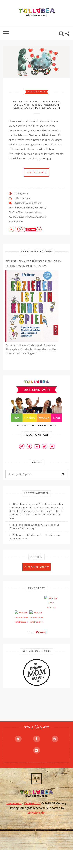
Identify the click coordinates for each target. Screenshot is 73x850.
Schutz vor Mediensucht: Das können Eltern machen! (34, 536)
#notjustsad (21, 203)
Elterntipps (36, 91)
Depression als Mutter (21, 207)
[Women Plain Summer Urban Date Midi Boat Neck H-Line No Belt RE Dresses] (51, 603)
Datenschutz (32, 803)
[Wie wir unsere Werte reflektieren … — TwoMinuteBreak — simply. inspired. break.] (22, 617)
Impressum (13, 803)
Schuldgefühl (16, 221)
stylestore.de (36, 812)
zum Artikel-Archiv (36, 567)
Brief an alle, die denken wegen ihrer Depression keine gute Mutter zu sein (36, 104)
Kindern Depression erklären (24, 212)
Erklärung (39, 207)
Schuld (42, 216)
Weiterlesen (36, 172)
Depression (35, 203)
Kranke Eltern (16, 216)
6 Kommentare (22, 198)
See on (31, 631)
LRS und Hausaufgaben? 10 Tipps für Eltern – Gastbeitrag (34, 526)
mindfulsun (31, 216)
